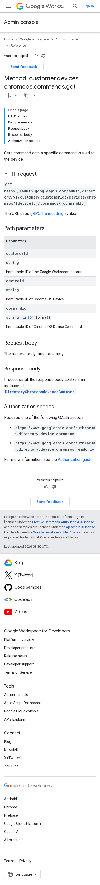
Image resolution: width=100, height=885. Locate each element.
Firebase (11, 815)
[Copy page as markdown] (26, 95)
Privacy (25, 861)
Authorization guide (75, 459)
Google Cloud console (21, 711)
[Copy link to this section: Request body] (42, 343)
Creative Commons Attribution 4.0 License (63, 522)
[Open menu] (8, 6)
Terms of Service (18, 672)
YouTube (11, 766)
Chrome (10, 807)
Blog (7, 742)
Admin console (21, 22)
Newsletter (13, 750)
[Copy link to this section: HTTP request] (42, 174)
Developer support (19, 664)
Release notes (15, 656)
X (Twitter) (13, 758)
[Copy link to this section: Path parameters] (49, 229)
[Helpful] (35, 56)
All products (13, 840)
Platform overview (19, 640)
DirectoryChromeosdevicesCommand (40, 391)
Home (8, 39)
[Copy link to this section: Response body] (46, 369)
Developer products (20, 648)
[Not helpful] (43, 56)
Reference (18, 45)
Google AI (11, 832)
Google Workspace (34, 39)
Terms (9, 861)
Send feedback (24, 66)
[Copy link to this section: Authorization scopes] (59, 407)
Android (10, 799)
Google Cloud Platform (22, 823)
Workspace (57, 6)
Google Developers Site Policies (56, 532)
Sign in (88, 6)
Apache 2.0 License (80, 527)
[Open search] (75, 6)
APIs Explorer (15, 719)
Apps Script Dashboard (22, 703)
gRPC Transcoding (46, 213)
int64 (28, 317)
